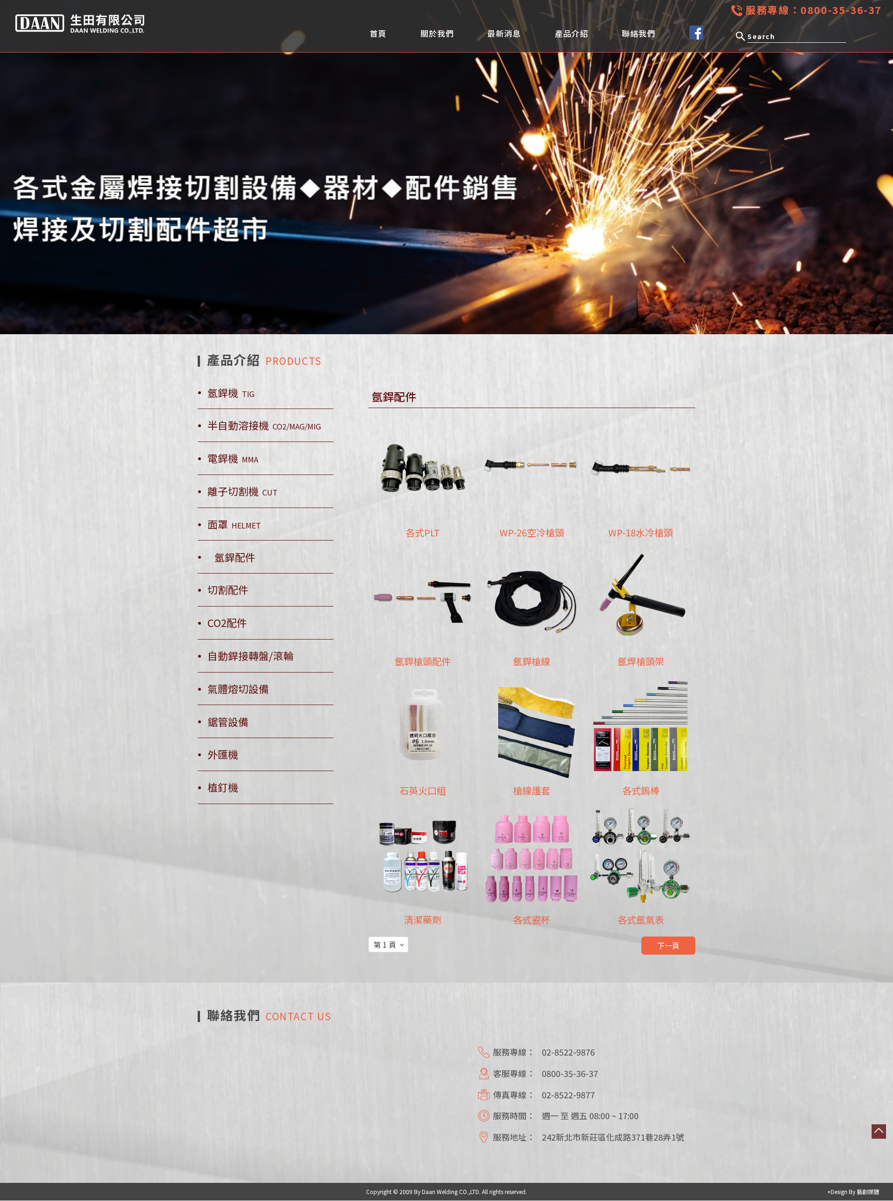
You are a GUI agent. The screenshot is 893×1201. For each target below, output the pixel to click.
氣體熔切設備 (238, 688)
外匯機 (222, 754)
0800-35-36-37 (841, 9)
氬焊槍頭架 (641, 661)
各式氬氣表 (641, 919)
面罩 (234, 524)
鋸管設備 (227, 721)
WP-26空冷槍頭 (532, 532)
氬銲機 (230, 392)
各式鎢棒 (641, 790)
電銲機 (232, 458)
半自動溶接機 (264, 425)
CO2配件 (227, 622)
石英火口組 (423, 790)
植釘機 (222, 787)
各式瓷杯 (531, 919)
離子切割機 (242, 491)
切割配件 (227, 589)
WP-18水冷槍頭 (640, 532)
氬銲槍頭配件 (423, 661)
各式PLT (423, 532)
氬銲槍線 (531, 661)
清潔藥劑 (422, 919)
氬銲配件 (234, 557)
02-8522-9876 (568, 1052)
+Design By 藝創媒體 (853, 1191)
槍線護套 (531, 790)
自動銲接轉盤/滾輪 (250, 655)
